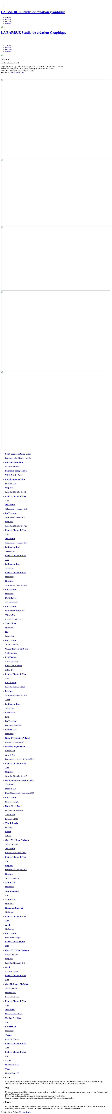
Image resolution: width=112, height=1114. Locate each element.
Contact (8, 23)
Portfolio (8, 19)
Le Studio (8, 21)
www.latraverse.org (17, 72)
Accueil (8, 17)
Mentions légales (25, 1112)
